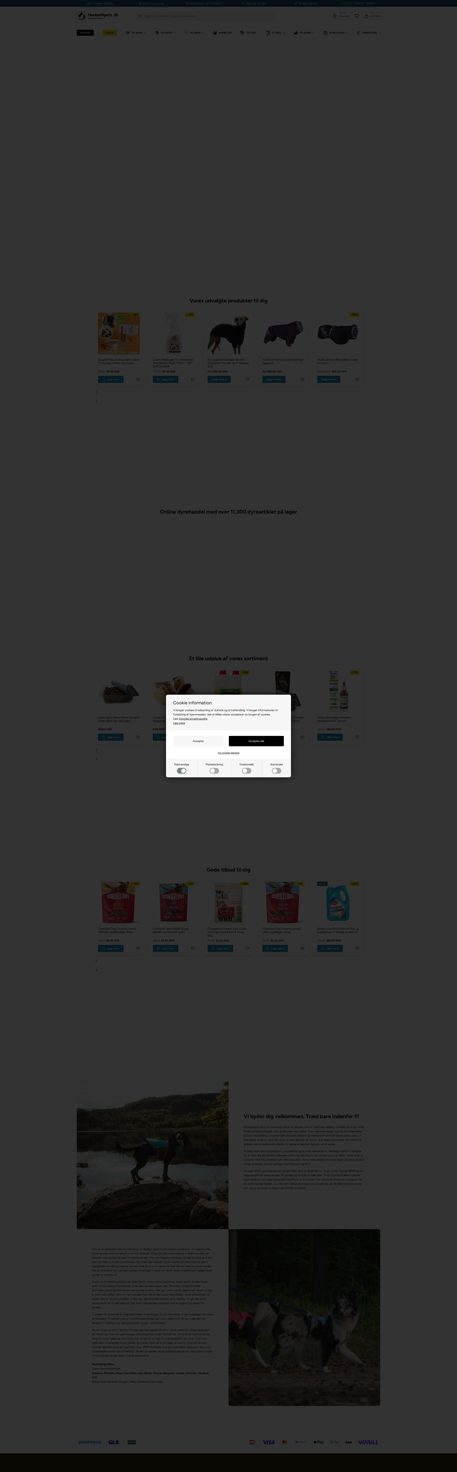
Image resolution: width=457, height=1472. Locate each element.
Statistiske (276, 764)
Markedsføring (214, 764)
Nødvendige (181, 764)
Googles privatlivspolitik (193, 718)
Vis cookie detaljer (229, 752)
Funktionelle (247, 764)
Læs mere (179, 723)
